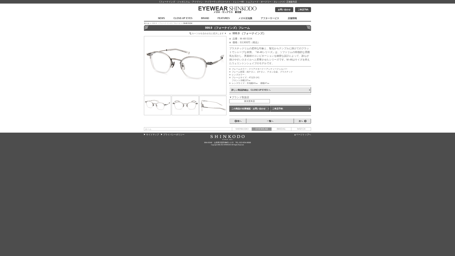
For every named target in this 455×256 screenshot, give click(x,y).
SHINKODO (241, 129)
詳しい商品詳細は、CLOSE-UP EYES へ (251, 90)
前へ (239, 121)
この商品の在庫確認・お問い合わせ (248, 108)
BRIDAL (281, 129)
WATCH (301, 129)
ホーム (148, 129)
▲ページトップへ (302, 134)
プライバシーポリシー (173, 134)
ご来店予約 (303, 9)
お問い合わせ (284, 9)
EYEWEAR (262, 129)
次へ (301, 121)
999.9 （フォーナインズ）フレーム (166, 23)
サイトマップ (152, 134)
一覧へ (270, 121)
